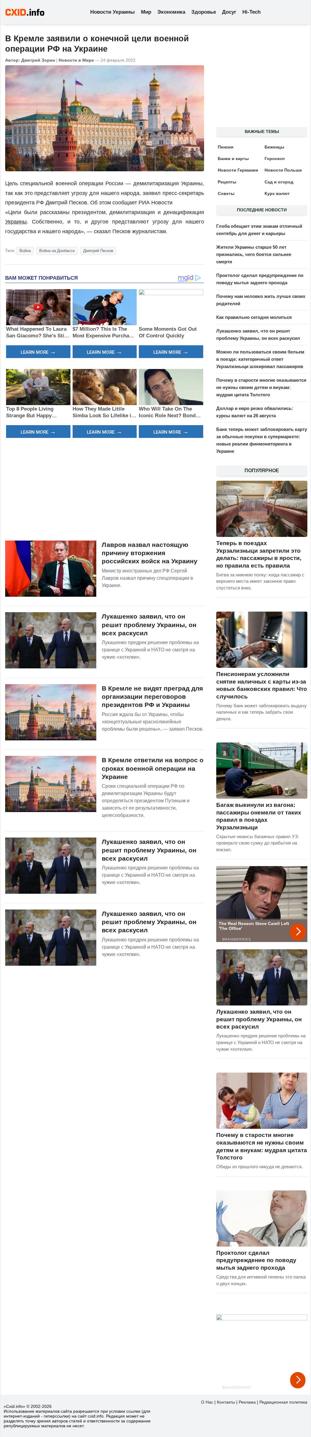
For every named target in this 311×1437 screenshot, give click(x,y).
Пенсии (226, 147)
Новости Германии (238, 170)
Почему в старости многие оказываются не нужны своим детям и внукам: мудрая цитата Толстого (261, 387)
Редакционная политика (283, 1402)
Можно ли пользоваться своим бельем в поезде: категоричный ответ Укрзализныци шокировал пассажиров (260, 359)
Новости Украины (112, 12)
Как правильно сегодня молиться (254, 317)
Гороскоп (275, 158)
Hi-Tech (251, 12)
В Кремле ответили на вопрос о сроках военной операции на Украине (152, 768)
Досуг (229, 12)
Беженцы (274, 147)
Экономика (171, 12)
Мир (146, 12)
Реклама (247, 1402)
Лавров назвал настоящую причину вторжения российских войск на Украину (149, 553)
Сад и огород (279, 181)
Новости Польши (283, 170)
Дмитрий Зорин (38, 60)
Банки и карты (233, 158)
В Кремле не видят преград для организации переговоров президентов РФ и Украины (152, 696)
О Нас (207, 1402)
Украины (16, 222)
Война (25, 250)
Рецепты (227, 181)
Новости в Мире (76, 60)
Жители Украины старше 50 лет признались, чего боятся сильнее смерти (253, 254)
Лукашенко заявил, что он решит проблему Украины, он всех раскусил (149, 625)
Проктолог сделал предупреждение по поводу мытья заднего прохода (256, 1260)
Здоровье (203, 12)
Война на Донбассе (57, 250)
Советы (226, 193)
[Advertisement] (104, 488)
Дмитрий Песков (98, 250)
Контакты (226, 1402)
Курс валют (277, 193)
